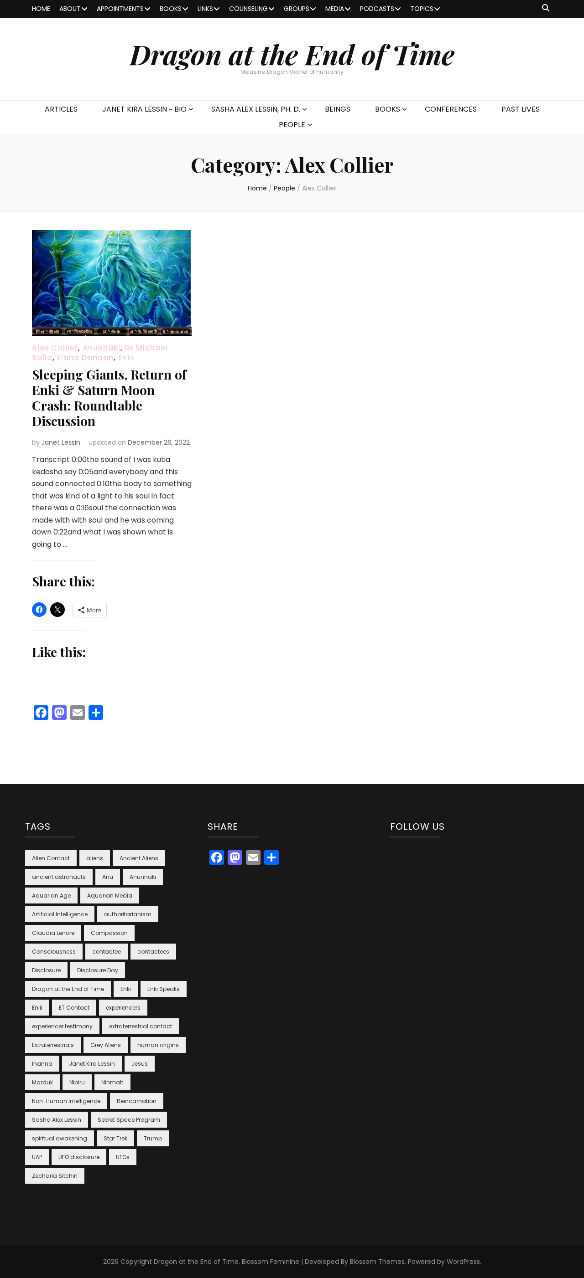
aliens (94, 858)
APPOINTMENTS (120, 8)
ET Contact (74, 1007)
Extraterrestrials (53, 1045)
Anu (107, 877)
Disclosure (46, 970)
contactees (153, 951)
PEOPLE (292, 124)
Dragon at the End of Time (292, 54)
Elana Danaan (85, 357)
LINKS (205, 8)
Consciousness (54, 951)
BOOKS (171, 8)
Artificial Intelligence (60, 914)
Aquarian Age (51, 895)
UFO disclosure (78, 1157)
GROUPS (296, 8)
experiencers (123, 1007)
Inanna (42, 1064)
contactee (106, 951)
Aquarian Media (109, 895)
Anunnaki (101, 348)
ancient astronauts (59, 877)
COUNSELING (248, 8)
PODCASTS (377, 8)
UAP (37, 1157)
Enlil (37, 1007)
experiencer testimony (62, 1026)
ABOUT (70, 8)
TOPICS (421, 8)
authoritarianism (127, 914)
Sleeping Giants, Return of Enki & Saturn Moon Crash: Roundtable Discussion (109, 397)
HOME (41, 8)
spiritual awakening (59, 1138)
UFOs (123, 1157)
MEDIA (334, 8)
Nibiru (77, 1082)
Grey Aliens (105, 1045)
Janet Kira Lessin (92, 1064)
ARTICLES (61, 109)
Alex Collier (55, 348)
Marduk (42, 1082)
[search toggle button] (545, 8)
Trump (153, 1138)
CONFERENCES (451, 109)
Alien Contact (51, 858)
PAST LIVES (520, 109)
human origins (158, 1045)
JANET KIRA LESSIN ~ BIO (144, 109)
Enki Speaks (163, 989)
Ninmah (112, 1082)
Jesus (139, 1064)
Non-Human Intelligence (66, 1101)
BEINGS (337, 109)
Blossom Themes (377, 1261)
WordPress (463, 1261)
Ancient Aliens (139, 858)
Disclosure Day (97, 970)
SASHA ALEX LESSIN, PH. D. (255, 109)
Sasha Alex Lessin (56, 1120)
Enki (126, 357)
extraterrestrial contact (140, 1026)
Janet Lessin (61, 442)
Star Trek (115, 1138)
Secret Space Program (129, 1120)
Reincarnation (136, 1101)
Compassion (109, 933)
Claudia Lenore (53, 933)
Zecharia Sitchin (55, 1176)
